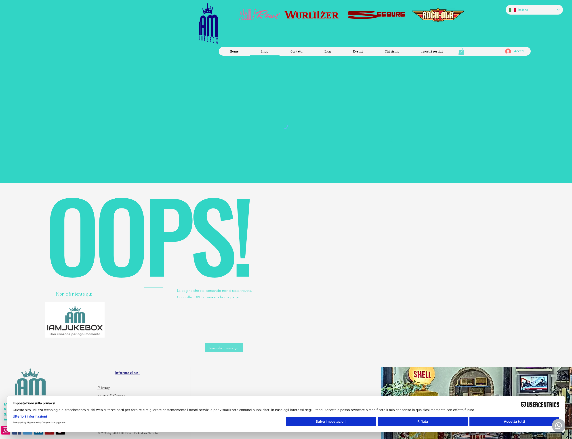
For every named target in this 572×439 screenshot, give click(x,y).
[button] (461, 51)
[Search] (390, 140)
